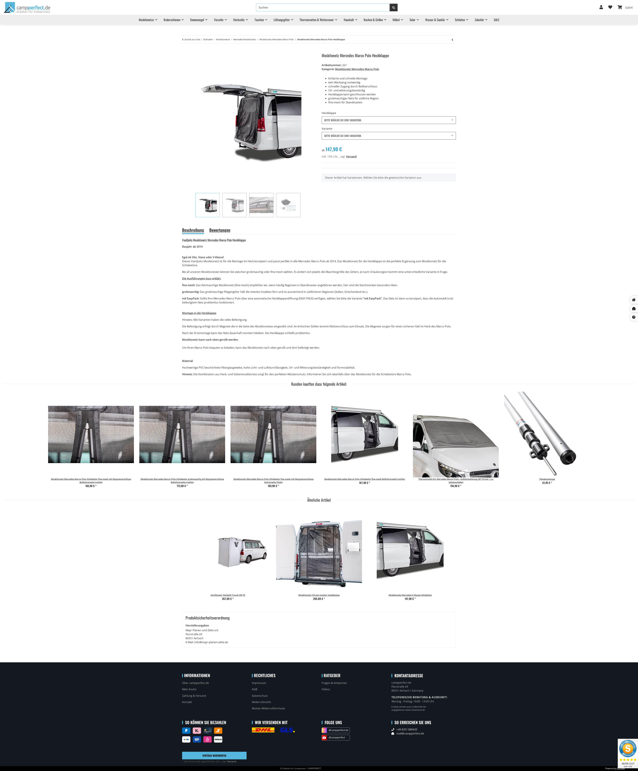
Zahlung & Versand (194, 696)
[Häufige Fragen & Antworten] (634, 317)
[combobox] (389, 120)
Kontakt (187, 702)
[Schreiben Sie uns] (634, 308)
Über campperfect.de (195, 683)
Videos (326, 689)
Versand (351, 156)
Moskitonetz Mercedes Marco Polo (357, 69)
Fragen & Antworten (334, 683)
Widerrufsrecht (261, 702)
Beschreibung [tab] (193, 230)
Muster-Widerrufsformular (268, 708)
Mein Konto (189, 689)
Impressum (259, 683)
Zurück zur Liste (192, 39)
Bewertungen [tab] (219, 230)
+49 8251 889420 (406, 729)
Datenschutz (260, 696)
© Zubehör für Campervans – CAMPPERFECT (300, 768)
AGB (254, 689)
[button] (601, 7)
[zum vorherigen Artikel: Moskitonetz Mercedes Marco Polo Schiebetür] (452, 39)
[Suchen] (394, 7)
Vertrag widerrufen (214, 756)
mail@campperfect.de (410, 733)
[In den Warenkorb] (184, 51)
